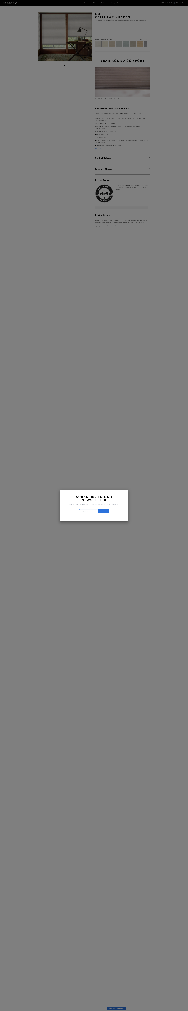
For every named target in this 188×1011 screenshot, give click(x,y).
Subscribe (103, 511)
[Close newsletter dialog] (126, 492)
